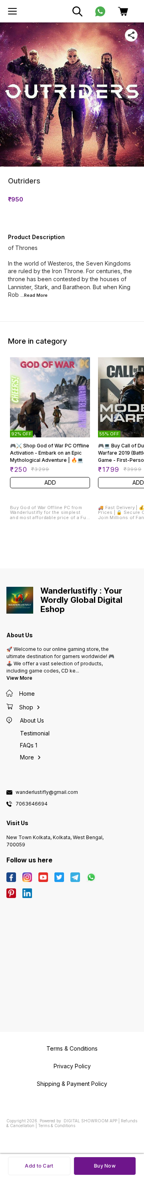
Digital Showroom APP (90, 1120)
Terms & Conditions (56, 1125)
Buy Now (105, 1166)
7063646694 (32, 804)
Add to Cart (39, 1166)
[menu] (12, 11)
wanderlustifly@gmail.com (47, 792)
